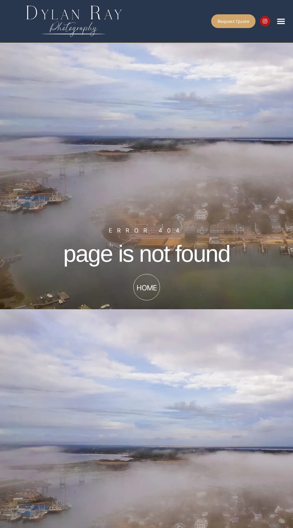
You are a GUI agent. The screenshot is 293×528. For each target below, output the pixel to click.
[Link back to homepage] (75, 21)
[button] (280, 21)
